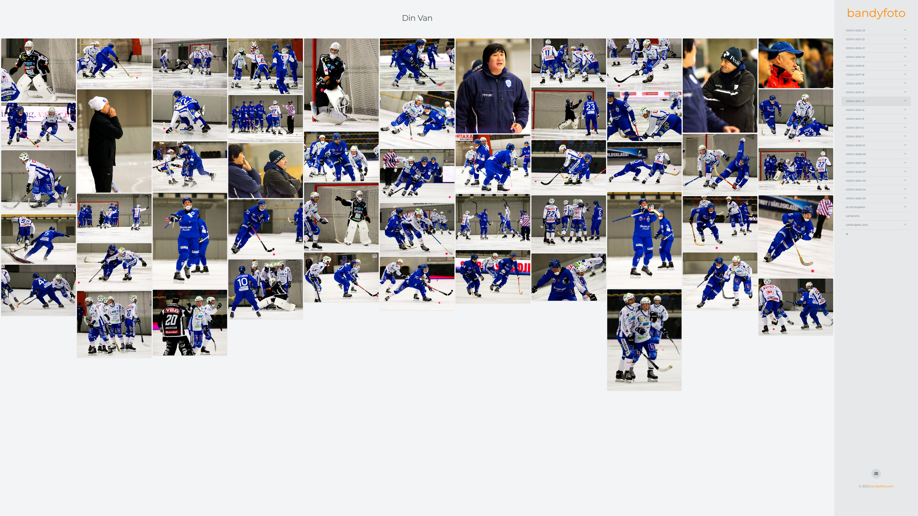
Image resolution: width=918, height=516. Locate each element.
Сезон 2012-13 (855, 118)
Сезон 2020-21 (855, 48)
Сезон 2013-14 (855, 110)
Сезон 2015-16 (855, 92)
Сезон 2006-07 (856, 171)
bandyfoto (876, 13)
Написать (853, 216)
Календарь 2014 (857, 224)
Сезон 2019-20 (855, 57)
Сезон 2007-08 (856, 163)
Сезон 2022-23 (855, 30)
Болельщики (855, 207)
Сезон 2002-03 (856, 198)
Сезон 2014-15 (855, 101)
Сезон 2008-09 (856, 154)
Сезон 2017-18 (855, 74)
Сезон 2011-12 (855, 127)
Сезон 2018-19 (855, 65)
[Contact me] (876, 474)
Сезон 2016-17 (855, 83)
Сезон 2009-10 (855, 145)
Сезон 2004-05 (856, 180)
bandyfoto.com (882, 486)
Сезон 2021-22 (855, 39)
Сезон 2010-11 (855, 136)
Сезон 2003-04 (856, 189)
